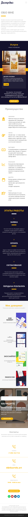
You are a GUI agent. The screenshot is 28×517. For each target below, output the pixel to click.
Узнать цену (14, 101)
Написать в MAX (7, 418)
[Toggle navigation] (26, 2)
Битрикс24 (20, 515)
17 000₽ (6, 84)
